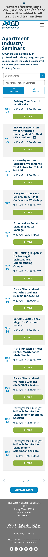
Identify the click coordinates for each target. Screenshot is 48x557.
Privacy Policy (19, 533)
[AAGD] (12, 525)
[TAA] (24, 525)
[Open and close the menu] (32, 25)
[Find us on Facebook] (11, 549)
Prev (4, 480)
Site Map (30, 533)
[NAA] (36, 525)
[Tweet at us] (16, 549)
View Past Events (24, 490)
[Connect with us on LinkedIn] (21, 549)
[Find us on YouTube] (31, 549)
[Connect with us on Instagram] (26, 549)
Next (44, 480)
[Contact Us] (36, 549)
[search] (42, 75)
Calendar (34, 91)
